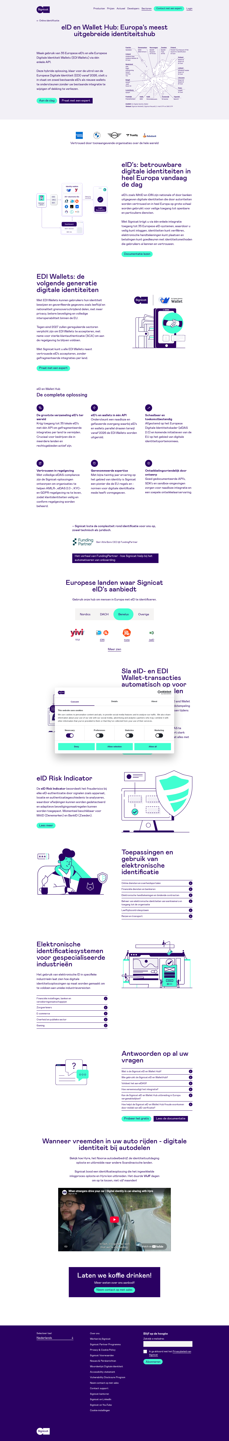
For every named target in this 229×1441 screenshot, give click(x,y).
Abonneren (153, 1361)
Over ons (95, 1333)
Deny (76, 746)
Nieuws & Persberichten (103, 1360)
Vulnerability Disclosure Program (107, 1377)
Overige (143, 614)
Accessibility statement (102, 1371)
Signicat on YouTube (101, 1404)
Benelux (123, 614)
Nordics (85, 614)
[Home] (43, 8)
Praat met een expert (76, 100)
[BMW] (97, 135)
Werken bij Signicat (100, 1338)
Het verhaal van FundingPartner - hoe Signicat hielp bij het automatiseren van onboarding (113, 557)
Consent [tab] (75, 702)
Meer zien (114, 649)
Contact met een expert (169, 8)
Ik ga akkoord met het (170, 1353)
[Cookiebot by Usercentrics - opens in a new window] (159, 692)
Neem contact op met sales (114, 1289)
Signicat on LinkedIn (100, 1399)
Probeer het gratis (136, 1118)
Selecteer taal (44, 1333)
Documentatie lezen (137, 253)
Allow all (153, 746)
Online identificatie (48, 20)
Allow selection (114, 746)
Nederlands (44, 1337)
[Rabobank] (150, 135)
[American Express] (79, 135)
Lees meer (46, 825)
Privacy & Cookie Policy (102, 1349)
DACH (104, 614)
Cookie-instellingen (100, 1410)
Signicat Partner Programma (105, 1344)
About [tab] (154, 701)
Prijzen (110, 8)
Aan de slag (47, 100)
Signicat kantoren (99, 1393)
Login (189, 8)
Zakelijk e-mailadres (154, 1338)
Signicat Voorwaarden (102, 1355)
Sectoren (146, 8)
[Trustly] (132, 135)
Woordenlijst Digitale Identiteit (106, 1366)
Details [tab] (114, 701)
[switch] (99, 735)
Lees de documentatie (170, 1118)
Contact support (99, 1388)
